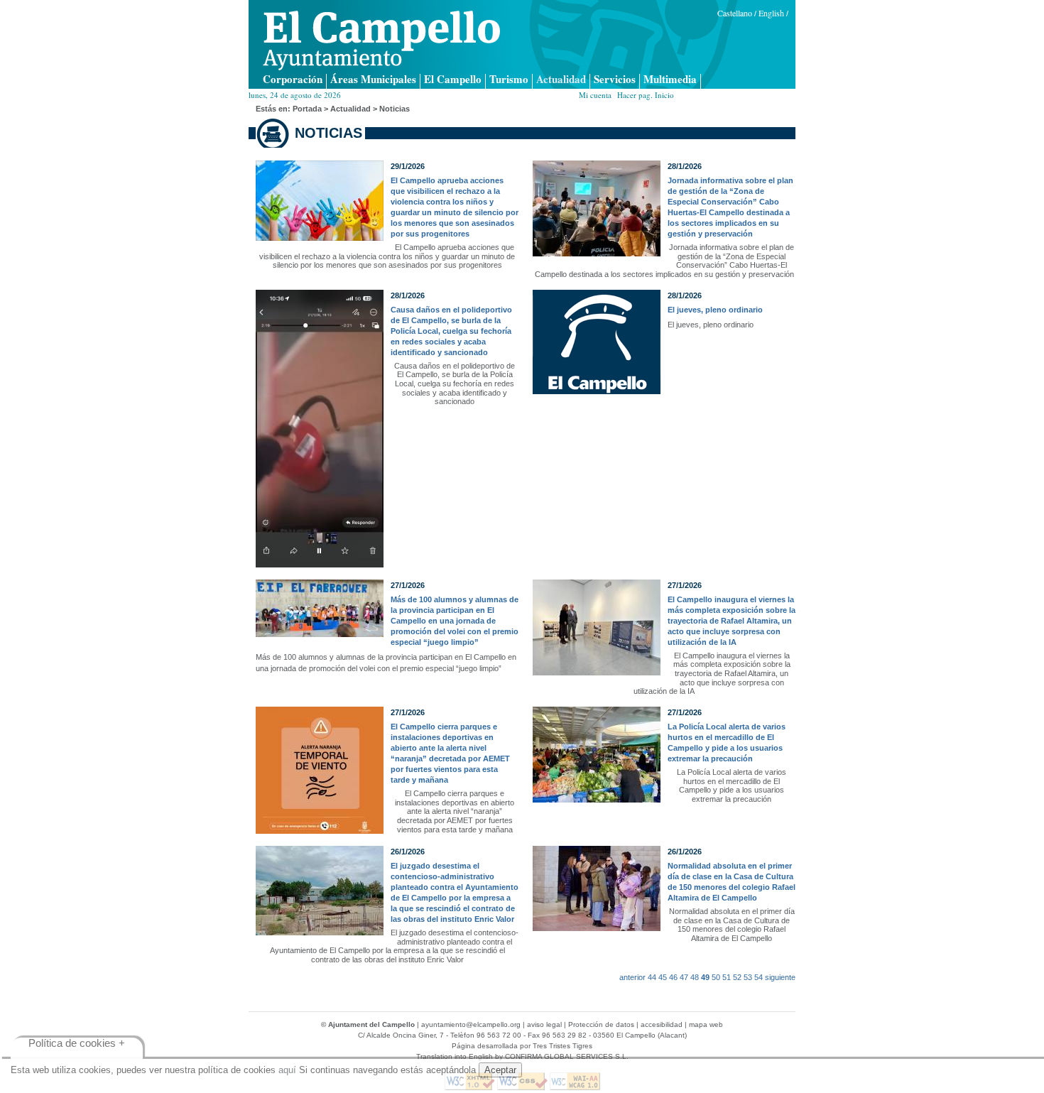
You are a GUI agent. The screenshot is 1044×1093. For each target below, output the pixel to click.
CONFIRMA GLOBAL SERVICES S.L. (567, 1056)
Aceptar (500, 1070)
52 (737, 977)
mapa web (706, 1024)
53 (748, 977)
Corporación (292, 80)
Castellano (734, 12)
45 (662, 977)
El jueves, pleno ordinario (715, 309)
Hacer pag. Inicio (645, 94)
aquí (287, 1070)
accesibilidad (662, 1024)
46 (673, 977)
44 (652, 977)
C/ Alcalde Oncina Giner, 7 (401, 1035)
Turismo (508, 80)
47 (684, 977)
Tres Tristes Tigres (562, 1046)
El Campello (453, 80)
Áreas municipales (373, 80)
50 (716, 977)
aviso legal (544, 1024)
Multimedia (670, 80)
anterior (632, 977)
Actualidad (561, 80)
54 (758, 977)
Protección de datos (601, 1024)
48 (694, 977)
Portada (307, 108)
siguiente (780, 977)
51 (726, 977)
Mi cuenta (595, 94)
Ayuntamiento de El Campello (381, 40)
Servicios (615, 80)
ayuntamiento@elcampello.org (471, 1024)
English (771, 12)
